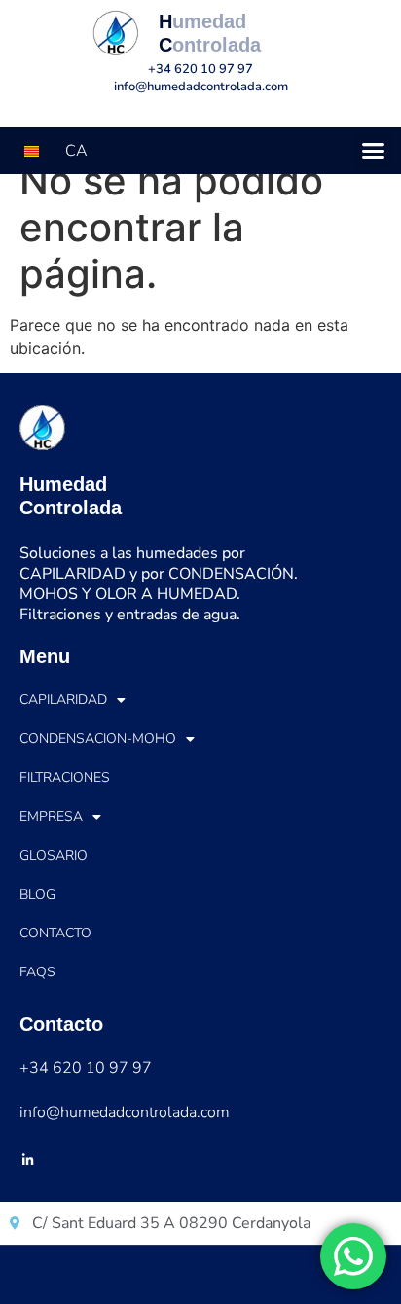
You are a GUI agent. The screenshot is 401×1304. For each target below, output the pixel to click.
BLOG (37, 894)
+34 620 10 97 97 (200, 69)
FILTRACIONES (64, 777)
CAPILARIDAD (63, 699)
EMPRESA (51, 816)
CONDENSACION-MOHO (97, 738)
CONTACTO (55, 933)
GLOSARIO (53, 855)
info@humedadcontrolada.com (201, 86)
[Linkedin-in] (27, 1160)
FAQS (37, 972)
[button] (373, 150)
